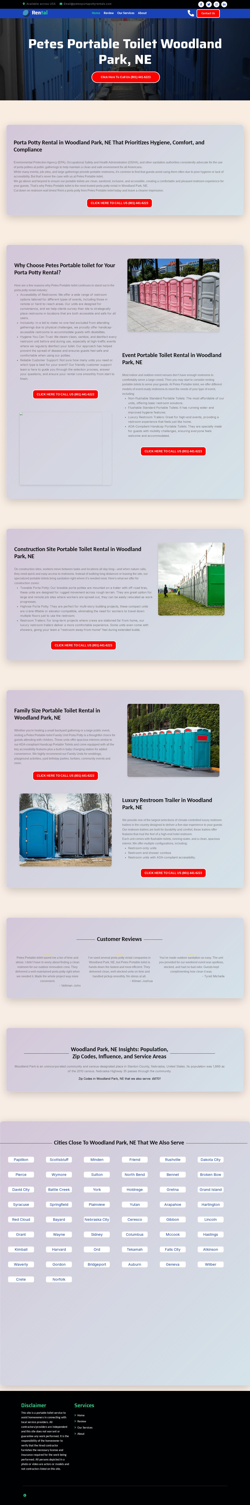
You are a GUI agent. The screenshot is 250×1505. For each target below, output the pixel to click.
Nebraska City (97, 1219)
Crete (21, 1279)
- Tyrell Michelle (213, 976)
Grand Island (211, 1189)
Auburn (134, 1264)
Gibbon (172, 1219)
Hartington (211, 1204)
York (97, 1189)
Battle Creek (59, 1189)
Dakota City (211, 1159)
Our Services (125, 13)
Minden (96, 1159)
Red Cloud (21, 1219)
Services (84, 1405)
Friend (134, 1159)
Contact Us (208, 13)
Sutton (97, 1174)
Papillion (21, 1159)
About (142, 13)
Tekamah (135, 1249)
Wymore (59, 1174)
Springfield (59, 1204)
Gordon (59, 1264)
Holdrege (135, 1189)
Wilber (210, 1264)
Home (96, 13)
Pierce (21, 1174)
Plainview (97, 1204)
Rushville (172, 1159)
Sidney (97, 1234)
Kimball (21, 1249)
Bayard (59, 1219)
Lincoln (210, 1219)
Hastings (210, 1234)
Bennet (173, 1174)
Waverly (21, 1264)
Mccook (173, 1234)
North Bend (135, 1174)
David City (21, 1189)
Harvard (59, 1249)
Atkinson (210, 1249)
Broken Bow (210, 1174)
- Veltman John (70, 985)
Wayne (59, 1234)
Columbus (134, 1234)
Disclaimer (33, 1405)
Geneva (172, 1264)
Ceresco (135, 1219)
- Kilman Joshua (141, 981)
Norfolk (59, 1279)
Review (109, 13)
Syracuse (21, 1204)
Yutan (135, 1204)
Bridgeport (97, 1264)
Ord (97, 1249)
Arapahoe (172, 1204)
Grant (21, 1234)
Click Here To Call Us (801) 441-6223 (126, 77)
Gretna (173, 1189)
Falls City (172, 1249)
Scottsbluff (59, 1159)
